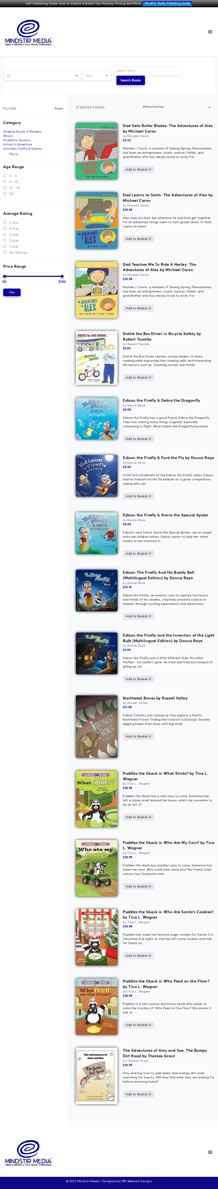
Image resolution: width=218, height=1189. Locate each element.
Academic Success (17, 140)
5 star (14, 222)
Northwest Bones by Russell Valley (155, 698)
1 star (13, 246)
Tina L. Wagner (138, 784)
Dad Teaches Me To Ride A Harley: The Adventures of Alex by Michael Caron (159, 267)
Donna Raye (136, 405)
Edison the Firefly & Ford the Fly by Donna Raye (168, 457)
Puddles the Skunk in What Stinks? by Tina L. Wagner (165, 776)
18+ (12, 194)
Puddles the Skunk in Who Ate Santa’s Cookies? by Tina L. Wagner (168, 914)
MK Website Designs (137, 1181)
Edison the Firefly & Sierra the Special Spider (165, 515)
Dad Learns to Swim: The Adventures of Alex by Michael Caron (168, 197)
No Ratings (18, 252)
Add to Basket (137, 169)
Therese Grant (137, 1061)
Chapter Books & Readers (22, 131)
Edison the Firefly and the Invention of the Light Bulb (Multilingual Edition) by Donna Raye (169, 638)
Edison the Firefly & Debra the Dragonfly (161, 400)
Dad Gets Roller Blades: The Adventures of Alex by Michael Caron (168, 128)
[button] (210, 31)
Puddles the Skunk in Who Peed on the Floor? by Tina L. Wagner (166, 984)
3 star (14, 234)
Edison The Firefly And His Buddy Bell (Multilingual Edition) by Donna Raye (158, 575)
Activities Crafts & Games (22, 148)
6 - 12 (13, 182)
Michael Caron (138, 136)
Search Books (130, 80)
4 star (14, 228)
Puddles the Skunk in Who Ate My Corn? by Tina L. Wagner (168, 845)
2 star (14, 240)
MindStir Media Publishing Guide (167, 3)
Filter (12, 292)
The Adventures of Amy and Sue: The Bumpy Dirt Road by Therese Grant (165, 1053)
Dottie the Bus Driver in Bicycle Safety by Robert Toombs (162, 336)
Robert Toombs (138, 344)
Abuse (8, 135)
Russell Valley (137, 703)
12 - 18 (14, 188)
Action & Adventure (17, 144)
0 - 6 (13, 176)
